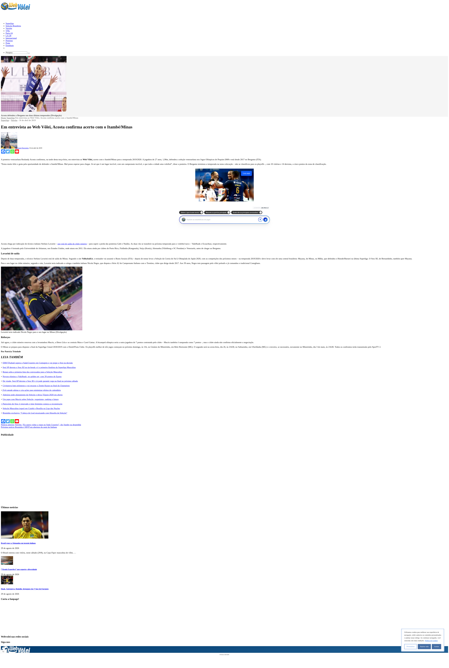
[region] (422, 640)
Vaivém (14, 120)
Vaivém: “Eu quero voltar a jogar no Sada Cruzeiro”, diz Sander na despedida (41, 425)
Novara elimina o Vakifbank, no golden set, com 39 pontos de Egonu (32, 376)
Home (3, 118)
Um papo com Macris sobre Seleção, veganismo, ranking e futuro (31, 399)
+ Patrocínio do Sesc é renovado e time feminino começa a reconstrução (31, 404)
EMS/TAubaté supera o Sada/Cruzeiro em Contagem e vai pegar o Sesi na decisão (38, 363)
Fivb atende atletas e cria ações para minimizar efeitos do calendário (31, 390)
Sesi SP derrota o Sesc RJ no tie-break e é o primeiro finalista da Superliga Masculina (39, 367)
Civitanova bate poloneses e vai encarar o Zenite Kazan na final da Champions (36, 385)
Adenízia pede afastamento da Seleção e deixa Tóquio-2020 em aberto (33, 395)
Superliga (11, 118)
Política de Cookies (431, 641)
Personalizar (411, 646)
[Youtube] (17, 151)
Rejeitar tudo (424, 646)
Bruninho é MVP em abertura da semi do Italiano (29, 427)
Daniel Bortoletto (23, 148)
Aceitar (436, 646)
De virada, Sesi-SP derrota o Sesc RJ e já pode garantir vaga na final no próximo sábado (40, 381)
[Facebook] (3, 151)
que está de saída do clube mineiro (72, 244)
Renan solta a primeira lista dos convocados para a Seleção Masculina (32, 372)
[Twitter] (8, 151)
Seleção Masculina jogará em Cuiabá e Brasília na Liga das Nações (31, 408)
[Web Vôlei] (15, 9)
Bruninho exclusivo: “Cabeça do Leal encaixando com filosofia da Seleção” (35, 413)
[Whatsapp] (12, 151)
